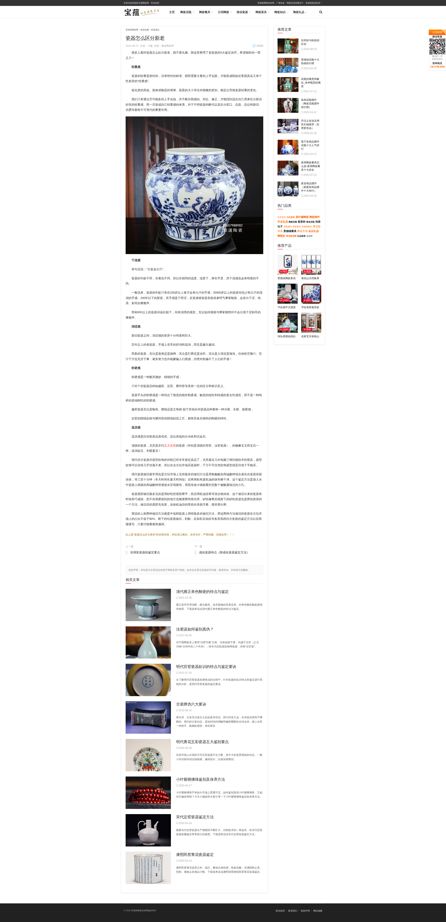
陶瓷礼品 (298, 12)
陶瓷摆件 (314, 216)
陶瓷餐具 (204, 12)
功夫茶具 (291, 217)
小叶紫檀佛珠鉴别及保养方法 (200, 779)
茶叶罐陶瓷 (302, 216)
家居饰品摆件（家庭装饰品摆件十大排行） (310, 187)
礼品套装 (301, 236)
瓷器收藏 (144, 30)
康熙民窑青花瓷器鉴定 (195, 854)
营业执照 (155, 3)
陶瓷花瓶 (185, 12)
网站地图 (317, 910)
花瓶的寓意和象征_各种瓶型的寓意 (311, 82)
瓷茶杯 (302, 221)
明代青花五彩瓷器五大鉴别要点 (202, 742)
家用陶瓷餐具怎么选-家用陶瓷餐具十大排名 (310, 166)
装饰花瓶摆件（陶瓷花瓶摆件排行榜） (310, 103)
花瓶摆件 (287, 226)
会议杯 (309, 236)
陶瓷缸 (281, 235)
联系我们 (292, 910)
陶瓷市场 (302, 231)
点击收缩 (437, 32)
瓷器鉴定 (155, 30)
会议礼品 (313, 231)
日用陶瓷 (223, 12)
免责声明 (305, 910)
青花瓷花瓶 (291, 236)
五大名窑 (170, 445)
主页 (172, 12)
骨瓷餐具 (297, 226)
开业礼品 (283, 221)
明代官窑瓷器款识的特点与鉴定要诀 (206, 666)
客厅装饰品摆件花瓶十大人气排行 (310, 145)
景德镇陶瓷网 (132, 30)
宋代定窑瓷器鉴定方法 (195, 817)
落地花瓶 (310, 222)
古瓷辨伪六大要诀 (191, 704)
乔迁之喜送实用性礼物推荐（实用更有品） (310, 124)
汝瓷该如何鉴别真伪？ (195, 629)
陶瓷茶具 (261, 12)
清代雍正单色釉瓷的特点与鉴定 (202, 591)
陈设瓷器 (242, 12)
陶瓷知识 (280, 12)
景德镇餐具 (307, 226)
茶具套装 (282, 217)
